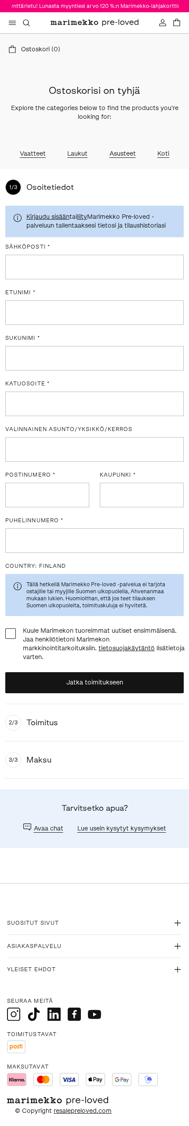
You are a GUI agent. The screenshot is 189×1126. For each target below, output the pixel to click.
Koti (163, 153)
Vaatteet (33, 153)
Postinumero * (30, 474)
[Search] (26, 23)
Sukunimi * (22, 338)
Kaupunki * (118, 474)
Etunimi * (20, 292)
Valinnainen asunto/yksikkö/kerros (68, 429)
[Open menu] (12, 23)
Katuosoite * (27, 383)
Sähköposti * (27, 246)
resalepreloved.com (83, 1111)
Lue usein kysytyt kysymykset (121, 828)
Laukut (77, 153)
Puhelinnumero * (34, 520)
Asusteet (122, 153)
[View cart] (176, 23)
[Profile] (162, 23)
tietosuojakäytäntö (126, 648)
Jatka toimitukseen (94, 682)
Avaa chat (48, 828)
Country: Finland (35, 566)
